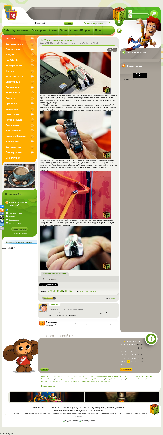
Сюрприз (44, 381)
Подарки (122, 379)
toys (125, 376)
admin (113, 298)
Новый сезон (99, 379)
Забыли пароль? (103, 23)
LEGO (110, 376)
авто (87, 291)
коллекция (86, 381)
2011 (43, 376)
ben (52, 376)
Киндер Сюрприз (47, 379)
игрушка (73, 381)
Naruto (54, 304)
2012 (48, 376)
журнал (61, 381)
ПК (58, 291)
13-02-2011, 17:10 (52, 43)
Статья (148, 379)
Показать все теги (48, 386)
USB (61, 291)
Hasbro (92, 376)
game (87, 376)
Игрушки (73, 43)
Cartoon (75, 376)
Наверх (151, 339)
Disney (81, 376)
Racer (71, 291)
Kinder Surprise (101, 376)
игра (67, 381)
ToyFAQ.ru (75, 407)
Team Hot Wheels (50, 279)
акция (55, 381)
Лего (57, 379)
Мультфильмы (65, 379)
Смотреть (141, 379)
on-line (116, 376)
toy (76, 291)
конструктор (95, 381)
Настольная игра (78, 379)
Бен (129, 376)
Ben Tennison (66, 376)
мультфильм (105, 381)
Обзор (107, 379)
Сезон (128, 379)
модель (93, 291)
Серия (134, 379)
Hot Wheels (83, 43)
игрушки (81, 291)
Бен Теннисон (137, 376)
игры (79, 381)
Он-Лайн (114, 379)
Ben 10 (57, 376)
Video (66, 291)
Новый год (89, 379)
